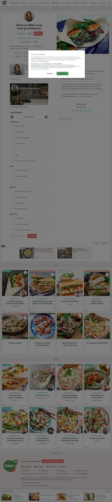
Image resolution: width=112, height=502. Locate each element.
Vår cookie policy (44, 61)
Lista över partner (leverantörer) (40, 69)
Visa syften (50, 73)
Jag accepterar (62, 73)
